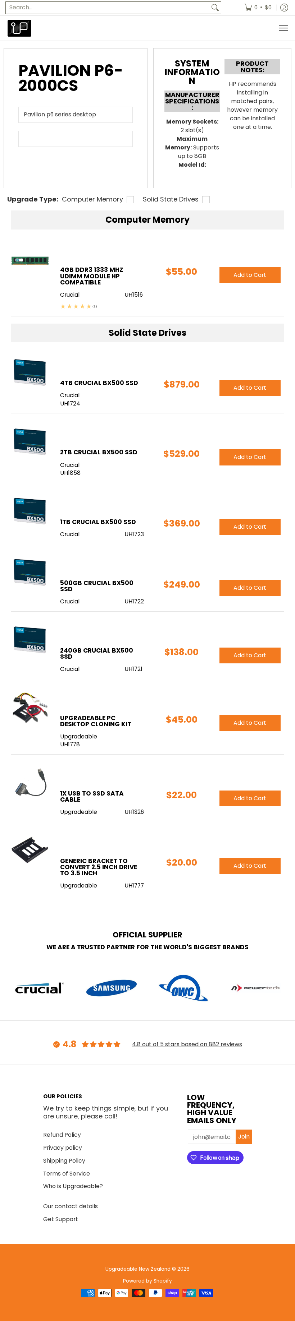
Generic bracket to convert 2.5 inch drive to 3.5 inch (98, 867)
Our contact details (70, 1206)
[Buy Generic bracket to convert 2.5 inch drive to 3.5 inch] (30, 850)
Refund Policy (62, 1135)
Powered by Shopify (147, 1281)
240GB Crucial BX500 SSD (96, 653)
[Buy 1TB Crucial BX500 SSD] (30, 511)
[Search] (215, 8)
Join (244, 1136)
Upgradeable (78, 736)
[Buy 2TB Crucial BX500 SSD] (30, 441)
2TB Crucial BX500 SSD (98, 452)
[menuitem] (258, 7)
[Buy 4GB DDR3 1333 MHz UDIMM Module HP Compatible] (30, 259)
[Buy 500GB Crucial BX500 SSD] (30, 572)
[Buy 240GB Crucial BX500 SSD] (30, 640)
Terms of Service (66, 1173)
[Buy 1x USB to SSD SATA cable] (30, 783)
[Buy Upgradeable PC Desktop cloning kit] (30, 707)
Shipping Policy (64, 1161)
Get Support (60, 1219)
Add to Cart (249, 388)
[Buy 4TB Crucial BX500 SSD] (30, 372)
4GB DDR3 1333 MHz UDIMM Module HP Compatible (91, 275)
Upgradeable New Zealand (138, 1269)
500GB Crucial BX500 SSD (96, 586)
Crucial (70, 395)
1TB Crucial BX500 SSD (98, 522)
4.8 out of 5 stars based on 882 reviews (187, 1044)
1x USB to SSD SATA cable (92, 796)
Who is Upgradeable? (73, 1186)
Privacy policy (62, 1148)
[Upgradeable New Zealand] (19, 28)
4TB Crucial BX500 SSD (99, 383)
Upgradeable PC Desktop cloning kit (95, 721)
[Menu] (283, 28)
